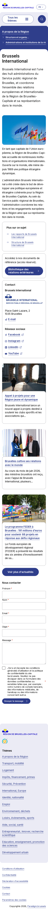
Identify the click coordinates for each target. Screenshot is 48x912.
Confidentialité (9, 875)
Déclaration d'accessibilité (15, 881)
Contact (6, 893)
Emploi (6, 804)
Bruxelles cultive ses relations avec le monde (23, 463)
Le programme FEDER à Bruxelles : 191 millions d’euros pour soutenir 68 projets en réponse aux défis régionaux (23, 532)
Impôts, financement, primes (18, 777)
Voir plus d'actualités (20, 572)
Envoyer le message (13, 701)
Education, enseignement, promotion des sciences (23, 843)
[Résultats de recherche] (42, 19)
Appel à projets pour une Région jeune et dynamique (21, 397)
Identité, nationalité (13, 797)
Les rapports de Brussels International (24, 235)
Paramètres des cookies (14, 900)
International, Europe (14, 790)
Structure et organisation (17, 37)
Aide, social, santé (12, 824)
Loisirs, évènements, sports (18, 817)
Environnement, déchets (16, 811)
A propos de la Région (15, 31)
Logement (8, 770)
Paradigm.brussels (36, 906)
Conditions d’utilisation (13, 868)
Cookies (6, 887)
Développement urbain (15, 852)
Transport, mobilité (13, 763)
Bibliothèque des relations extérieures (20, 271)
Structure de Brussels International (22, 244)
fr (40, 7)
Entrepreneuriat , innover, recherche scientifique (22, 833)
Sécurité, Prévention (14, 783)
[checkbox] (3, 668)
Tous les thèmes (13, 19)
